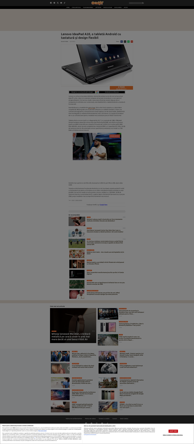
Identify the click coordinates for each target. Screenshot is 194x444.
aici (34, 437)
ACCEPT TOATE (173, 431)
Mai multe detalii (42, 430)
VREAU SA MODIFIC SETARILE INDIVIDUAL (173, 435)
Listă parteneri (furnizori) (90, 434)
